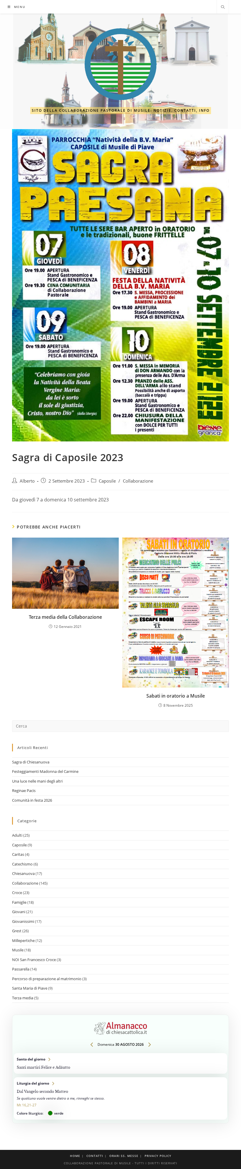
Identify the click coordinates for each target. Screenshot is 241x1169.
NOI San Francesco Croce (34, 959)
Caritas (18, 854)
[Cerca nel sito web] (223, 7)
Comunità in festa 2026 (32, 800)
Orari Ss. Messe (123, 1156)
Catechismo (22, 864)
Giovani (18, 911)
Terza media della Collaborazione (65, 617)
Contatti (94, 1156)
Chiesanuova (23, 873)
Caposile (107, 481)
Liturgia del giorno (120, 1098)
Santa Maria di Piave (29, 988)
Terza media (22, 997)
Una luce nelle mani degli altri (37, 781)
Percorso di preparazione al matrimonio (46, 978)
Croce (17, 892)
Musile (18, 950)
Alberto (27, 481)
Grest (16, 930)
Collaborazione (138, 481)
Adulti (17, 835)
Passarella (20, 969)
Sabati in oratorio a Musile (175, 696)
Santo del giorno (120, 1063)
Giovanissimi (23, 921)
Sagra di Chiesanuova (30, 762)
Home (75, 1156)
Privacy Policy (158, 1156)
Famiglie (19, 902)
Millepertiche (23, 940)
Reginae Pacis (24, 790)
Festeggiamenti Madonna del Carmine (45, 771)
